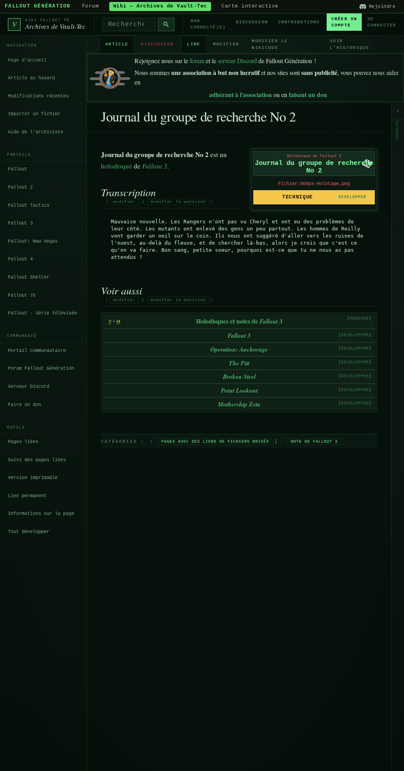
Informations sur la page (41, 513)
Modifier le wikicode (270, 44)
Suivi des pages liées (37, 460)
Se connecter (381, 22)
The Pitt (239, 363)
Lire (193, 44)
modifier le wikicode (178, 202)
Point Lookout (239, 390)
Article (116, 44)
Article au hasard (31, 78)
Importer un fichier (34, 114)
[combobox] (128, 24)
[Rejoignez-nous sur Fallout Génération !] (110, 76)
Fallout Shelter (28, 277)
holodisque (116, 165)
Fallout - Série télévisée (42, 313)
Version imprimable (33, 478)
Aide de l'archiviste (35, 132)
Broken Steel (239, 376)
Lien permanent (27, 496)
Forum (90, 6)
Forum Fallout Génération (41, 368)
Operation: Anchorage (239, 349)
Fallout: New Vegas (33, 241)
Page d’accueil (27, 60)
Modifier (226, 44)
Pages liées (23, 442)
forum (197, 60)
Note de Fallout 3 (314, 442)
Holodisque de (314, 156)
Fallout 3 (20, 223)
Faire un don (24, 405)
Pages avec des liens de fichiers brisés (215, 442)
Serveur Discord (28, 386)
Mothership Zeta (239, 404)
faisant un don (308, 94)
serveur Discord (237, 60)
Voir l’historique (349, 44)
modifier (124, 202)
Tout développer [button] (28, 532)
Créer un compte (344, 22)
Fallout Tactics (28, 205)
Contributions (299, 22)
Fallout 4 (20, 259)
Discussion (252, 22)
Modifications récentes (38, 96)
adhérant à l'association (240, 94)
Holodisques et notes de (239, 321)
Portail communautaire (37, 351)
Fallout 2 (20, 187)
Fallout (17, 169)
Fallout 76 (22, 295)
